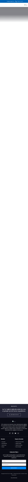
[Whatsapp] (18, 433)
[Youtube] (15, 433)
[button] (3, 4)
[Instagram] (12, 433)
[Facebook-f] (10, 433)
